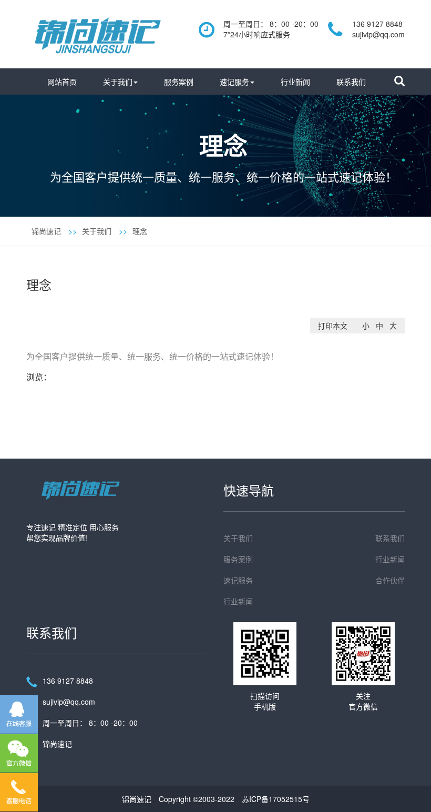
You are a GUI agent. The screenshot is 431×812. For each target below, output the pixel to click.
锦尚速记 (46, 231)
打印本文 (332, 325)
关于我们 (117, 81)
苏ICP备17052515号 (276, 799)
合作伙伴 (390, 580)
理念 (139, 231)
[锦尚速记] (97, 32)
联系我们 (351, 81)
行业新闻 (295, 81)
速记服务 (234, 81)
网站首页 (62, 81)
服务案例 (178, 81)
